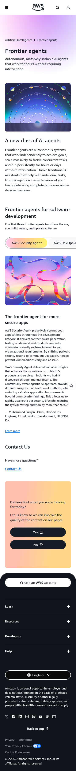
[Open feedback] (71, 385)
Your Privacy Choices (18, 746)
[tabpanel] (38, 344)
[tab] (26, 242)
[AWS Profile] (68, 7)
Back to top (35, 728)
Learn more (12, 431)
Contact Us (13, 469)
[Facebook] (13, 717)
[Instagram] (27, 717)
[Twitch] (33, 717)
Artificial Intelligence (18, 40)
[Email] (54, 717)
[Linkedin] (20, 717)
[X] (6, 717)
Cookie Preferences (17, 752)
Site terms (25, 739)
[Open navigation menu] (6, 7)
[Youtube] (40, 717)
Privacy (9, 739)
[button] (38, 532)
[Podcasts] (47, 717)
